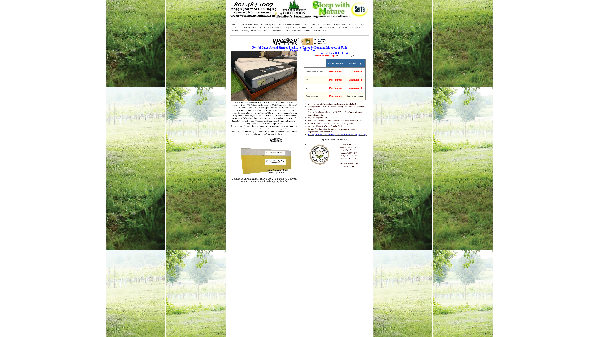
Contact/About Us (342, 24)
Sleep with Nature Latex (295, 27)
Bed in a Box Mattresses (270, 27)
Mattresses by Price (249, 24)
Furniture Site (320, 30)
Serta (311, 27)
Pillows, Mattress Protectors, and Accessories (261, 30)
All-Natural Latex (248, 27)
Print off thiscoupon (326, 55)
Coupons (327, 24)
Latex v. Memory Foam (289, 24)
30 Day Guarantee (311, 24)
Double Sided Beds (326, 27)
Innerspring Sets (268, 24)
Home (234, 24)
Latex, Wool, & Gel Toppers (297, 30)
